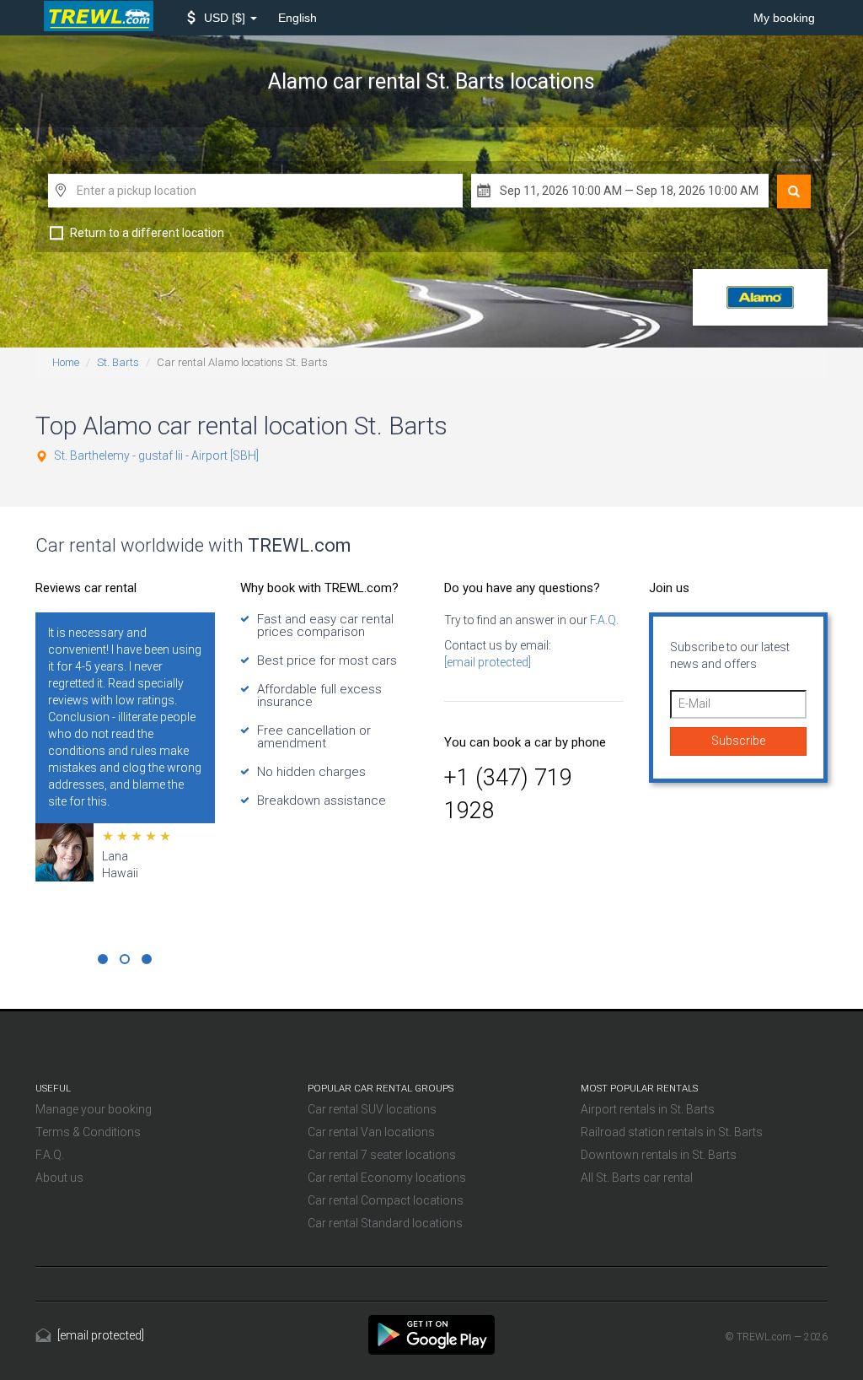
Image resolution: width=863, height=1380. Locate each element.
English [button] (297, 17)
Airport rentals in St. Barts (648, 1109)
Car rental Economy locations (387, 1177)
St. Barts (118, 362)
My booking (784, 17)
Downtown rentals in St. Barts (659, 1155)
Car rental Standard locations (385, 1223)
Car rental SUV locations (372, 1109)
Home (65, 362)
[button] (222, 18)
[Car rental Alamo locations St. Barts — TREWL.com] (431, 1333)
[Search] (794, 191)
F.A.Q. (603, 620)
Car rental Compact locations (386, 1200)
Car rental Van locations (371, 1132)
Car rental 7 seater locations (382, 1155)
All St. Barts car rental (637, 1177)
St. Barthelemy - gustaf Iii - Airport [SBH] (156, 455)
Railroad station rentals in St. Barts (672, 1132)
